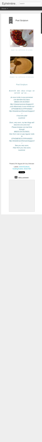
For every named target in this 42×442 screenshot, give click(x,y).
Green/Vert (27, 169)
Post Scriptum (21, 20)
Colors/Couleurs (24, 167)
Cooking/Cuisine (18, 169)
